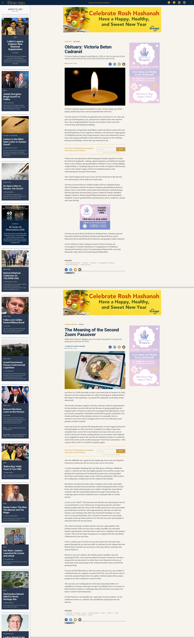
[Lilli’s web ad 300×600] (144, 103)
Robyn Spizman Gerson (11, 516)
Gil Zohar (7, 326)
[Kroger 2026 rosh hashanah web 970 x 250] (112, 32)
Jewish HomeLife (85, 264)
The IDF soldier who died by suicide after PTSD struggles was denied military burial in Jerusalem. (14, 330)
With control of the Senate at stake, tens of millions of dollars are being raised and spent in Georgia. (14, 107)
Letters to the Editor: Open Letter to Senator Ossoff (14, 142)
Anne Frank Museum (72, 264)
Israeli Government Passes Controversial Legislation (14, 365)
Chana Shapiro (9, 472)
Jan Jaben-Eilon (9, 371)
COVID (103, 613)
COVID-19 (110, 613)
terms (118, 152)
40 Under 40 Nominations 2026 (15, 228)
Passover (77, 613)
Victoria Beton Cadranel (73, 263)
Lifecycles (85, 263)
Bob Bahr (15, 52)
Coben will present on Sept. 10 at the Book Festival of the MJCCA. (14, 519)
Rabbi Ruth (69, 613)
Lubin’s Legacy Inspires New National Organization (15, 45)
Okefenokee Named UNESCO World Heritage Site (13, 597)
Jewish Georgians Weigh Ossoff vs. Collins (12, 97)
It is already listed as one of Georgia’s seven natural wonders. (14, 606)
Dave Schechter (9, 102)
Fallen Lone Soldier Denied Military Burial (13, 321)
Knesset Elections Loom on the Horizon (13, 410)
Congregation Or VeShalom (107, 263)
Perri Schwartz (9, 602)
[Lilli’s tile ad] (95, 229)
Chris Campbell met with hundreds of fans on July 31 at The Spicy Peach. (14, 476)
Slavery (90, 615)
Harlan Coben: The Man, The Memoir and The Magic (15, 510)
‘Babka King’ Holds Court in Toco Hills (12, 467)
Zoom (84, 613)
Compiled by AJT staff (11, 148)
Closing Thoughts (93, 613)
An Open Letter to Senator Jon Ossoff (13, 187)
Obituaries (93, 263)
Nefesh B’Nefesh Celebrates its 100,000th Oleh (12, 276)
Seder (116, 613)
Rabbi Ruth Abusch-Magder (75, 346)
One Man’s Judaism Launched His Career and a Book (13, 553)
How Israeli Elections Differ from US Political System (14, 435)
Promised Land (70, 615)
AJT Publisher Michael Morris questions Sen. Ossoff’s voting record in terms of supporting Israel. (14, 196)
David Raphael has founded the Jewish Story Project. (15, 562)
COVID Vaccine (81, 615)
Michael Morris (9, 192)
